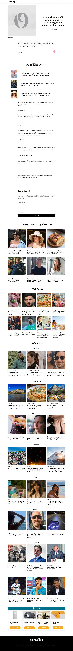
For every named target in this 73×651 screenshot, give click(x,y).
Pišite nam (19, 645)
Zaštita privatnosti (38, 645)
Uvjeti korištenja (25, 645)
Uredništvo (31, 645)
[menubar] (61, 2)
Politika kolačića (52, 645)
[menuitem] (61, 2)
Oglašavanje (45, 645)
